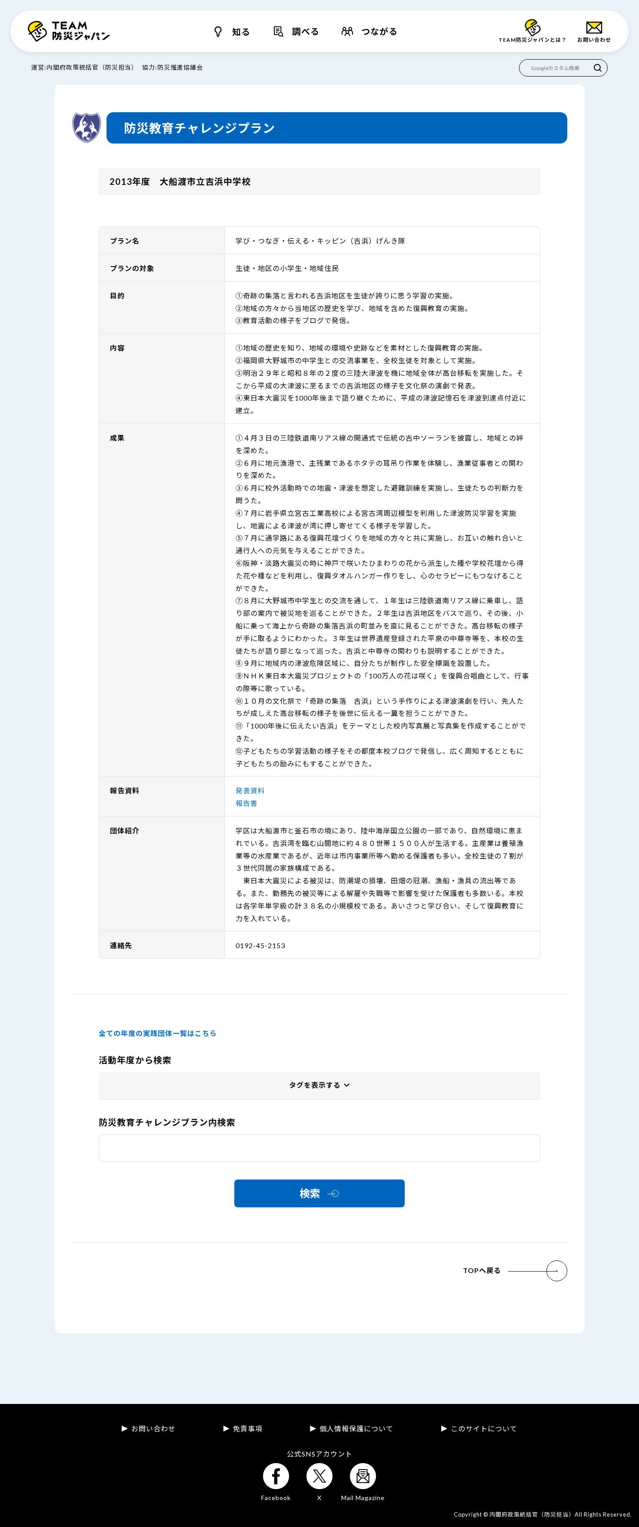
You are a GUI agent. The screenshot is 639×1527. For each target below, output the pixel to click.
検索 (310, 1193)
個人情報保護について (356, 1429)
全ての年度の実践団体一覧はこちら (158, 1033)
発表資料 (250, 790)
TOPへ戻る (482, 1270)
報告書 (247, 803)
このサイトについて (484, 1429)
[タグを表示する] (319, 1086)
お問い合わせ (153, 1429)
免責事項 (248, 1429)
